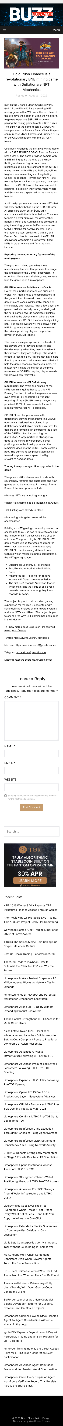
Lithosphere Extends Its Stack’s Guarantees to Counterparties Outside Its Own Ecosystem (30, 1230)
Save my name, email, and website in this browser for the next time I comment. (32, 797)
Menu (56, 30)
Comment (12, 697)
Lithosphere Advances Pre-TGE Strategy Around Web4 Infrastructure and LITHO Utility (29, 1193)
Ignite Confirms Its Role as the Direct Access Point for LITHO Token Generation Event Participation (31, 1353)
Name (9, 746)
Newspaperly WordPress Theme (31, 1421)
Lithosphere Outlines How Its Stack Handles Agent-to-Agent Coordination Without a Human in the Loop (31, 1320)
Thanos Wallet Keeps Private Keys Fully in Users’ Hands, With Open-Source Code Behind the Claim (29, 1287)
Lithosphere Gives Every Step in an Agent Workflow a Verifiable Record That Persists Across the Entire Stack (30, 1381)
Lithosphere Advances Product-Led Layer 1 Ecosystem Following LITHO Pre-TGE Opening (30, 1068)
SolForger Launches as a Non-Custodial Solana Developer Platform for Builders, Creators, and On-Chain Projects (28, 1304)
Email (9, 763)
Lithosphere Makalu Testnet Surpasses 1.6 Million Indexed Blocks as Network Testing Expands (30, 982)
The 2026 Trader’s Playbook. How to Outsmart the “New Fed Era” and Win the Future (29, 966)
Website (10, 779)
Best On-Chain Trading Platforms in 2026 (29, 954)
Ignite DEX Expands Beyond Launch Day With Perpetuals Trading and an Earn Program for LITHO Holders (31, 1336)
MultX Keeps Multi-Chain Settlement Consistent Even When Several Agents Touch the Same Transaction (27, 1259)
